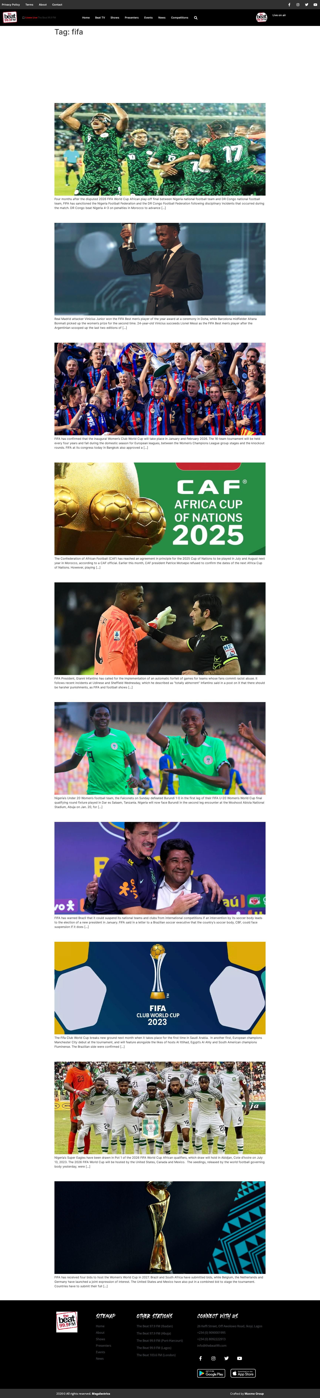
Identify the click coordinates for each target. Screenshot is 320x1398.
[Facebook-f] (289, 4)
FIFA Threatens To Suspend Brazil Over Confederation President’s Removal (159, 815)
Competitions (179, 17)
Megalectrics (101, 1393)
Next (260, 1294)
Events (148, 17)
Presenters (132, 17)
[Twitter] (306, 4)
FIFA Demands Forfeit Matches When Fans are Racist (128, 575)
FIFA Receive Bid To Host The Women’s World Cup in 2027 (135, 1174)
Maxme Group (254, 1393)
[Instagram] (298, 4)
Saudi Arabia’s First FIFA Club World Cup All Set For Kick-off (138, 935)
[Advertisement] (160, 65)
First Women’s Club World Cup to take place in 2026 (127, 336)
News (162, 17)
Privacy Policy (11, 4)
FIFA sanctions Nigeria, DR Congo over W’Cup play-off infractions (146, 96)
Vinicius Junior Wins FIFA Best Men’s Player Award (124, 216)
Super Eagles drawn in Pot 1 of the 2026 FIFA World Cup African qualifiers (157, 1054)
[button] (196, 18)
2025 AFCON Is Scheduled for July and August (120, 455)
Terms (29, 4)
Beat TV (100, 17)
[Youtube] (315, 4)
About (43, 4)
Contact (57, 4)
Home (86, 17)
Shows (115, 17)
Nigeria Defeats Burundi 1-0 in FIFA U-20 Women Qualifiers (137, 695)
